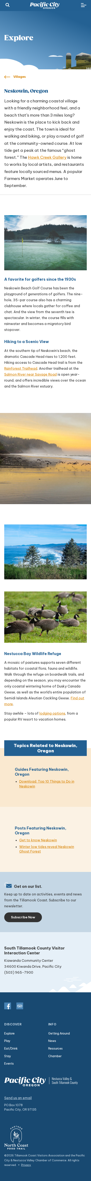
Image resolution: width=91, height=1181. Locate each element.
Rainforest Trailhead (20, 368)
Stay (7, 1056)
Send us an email (18, 1098)
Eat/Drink (11, 1048)
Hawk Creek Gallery (47, 157)
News (52, 1041)
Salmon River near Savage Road (30, 374)
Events (9, 1063)
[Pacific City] (44, 5)
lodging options (52, 713)
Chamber (55, 1056)
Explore (9, 1033)
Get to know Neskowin (38, 840)
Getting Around (59, 1033)
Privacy (26, 1165)
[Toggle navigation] (83, 5)
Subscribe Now (23, 917)
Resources (55, 1048)
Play (7, 1041)
